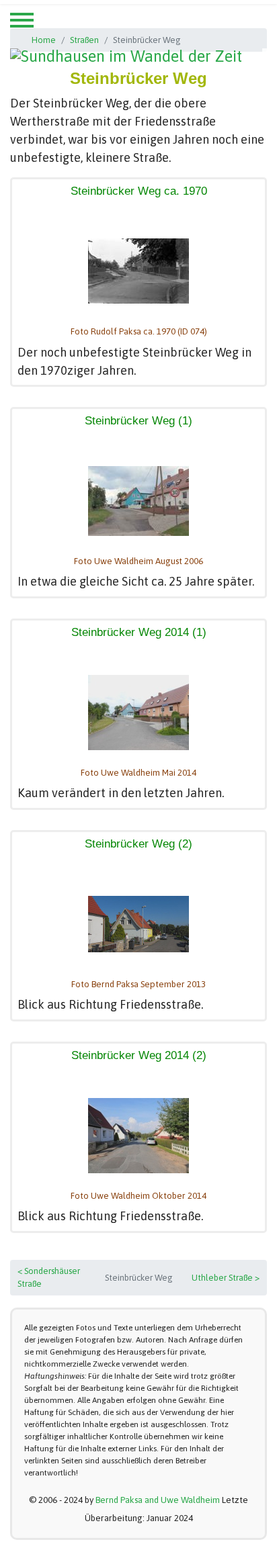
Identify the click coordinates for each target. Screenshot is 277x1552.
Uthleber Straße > (226, 1278)
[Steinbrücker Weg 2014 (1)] (138, 712)
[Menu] (22, 20)
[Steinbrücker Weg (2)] (138, 924)
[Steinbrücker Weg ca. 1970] (138, 271)
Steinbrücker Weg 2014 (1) (138, 632)
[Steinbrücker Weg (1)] (138, 501)
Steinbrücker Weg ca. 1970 (139, 191)
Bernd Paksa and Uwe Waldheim (157, 1500)
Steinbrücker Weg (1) (138, 420)
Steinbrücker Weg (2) (138, 843)
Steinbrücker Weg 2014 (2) (138, 1055)
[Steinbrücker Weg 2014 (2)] (138, 1135)
